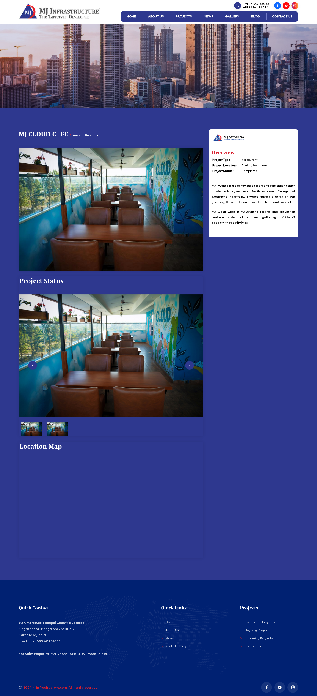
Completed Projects (259, 622)
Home (131, 16)
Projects (184, 16)
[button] (32, 365)
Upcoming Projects (258, 638)
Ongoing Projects (257, 630)
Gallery (232, 16)
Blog (255, 16)
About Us (156, 16)
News (208, 16)
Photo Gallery (176, 646)
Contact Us (282, 16)
